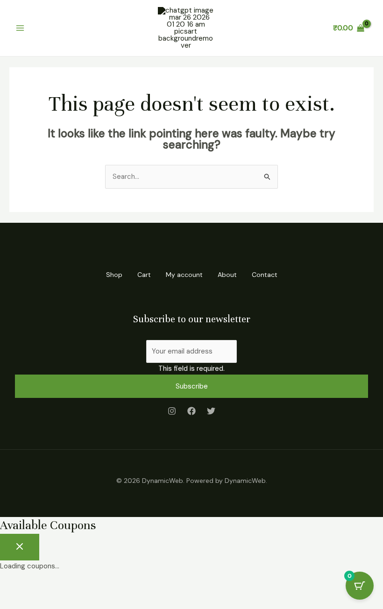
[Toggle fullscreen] (44, 587)
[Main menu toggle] (19, 28)
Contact (264, 274)
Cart (144, 274)
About (227, 274)
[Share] (74, 587)
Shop (114, 274)
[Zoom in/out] (14, 587)
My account (184, 274)
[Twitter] (211, 411)
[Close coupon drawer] (19, 547)
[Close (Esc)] (104, 587)
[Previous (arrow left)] (14, 602)
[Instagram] (172, 411)
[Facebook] (191, 411)
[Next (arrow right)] (44, 602)
